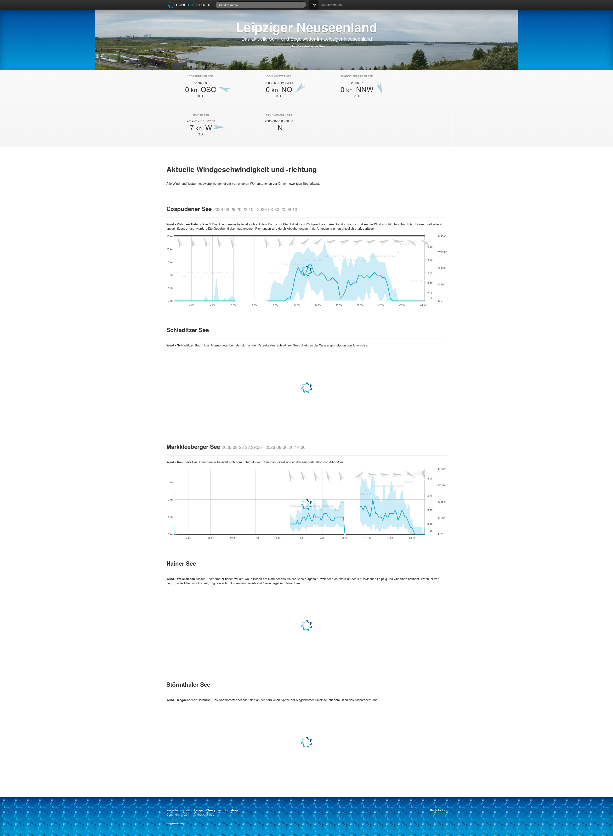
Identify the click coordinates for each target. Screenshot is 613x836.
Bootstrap (230, 810)
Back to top (438, 810)
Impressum (174, 823)
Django (198, 810)
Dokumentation (331, 4)
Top (313, 4)
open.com (193, 4)
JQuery (210, 810)
